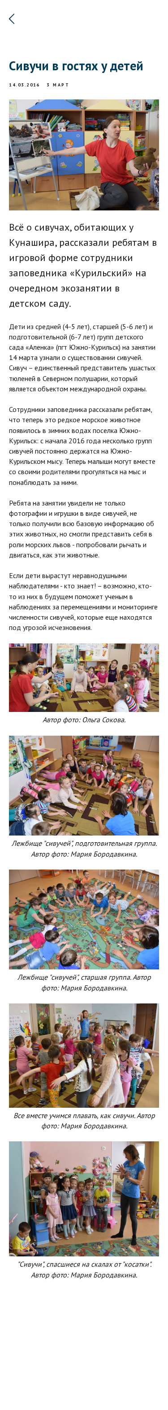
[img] (11, 18)
